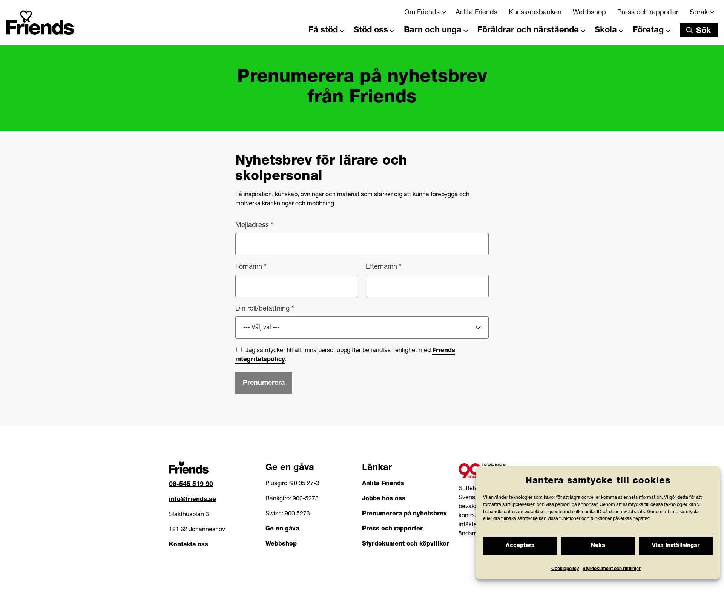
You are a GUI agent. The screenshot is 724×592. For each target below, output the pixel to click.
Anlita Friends (476, 12)
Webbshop (589, 12)
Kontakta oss (188, 545)
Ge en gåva (282, 529)
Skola (606, 30)
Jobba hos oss (383, 499)
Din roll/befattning (264, 309)
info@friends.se (192, 500)
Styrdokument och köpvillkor (405, 544)
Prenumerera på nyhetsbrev (404, 514)
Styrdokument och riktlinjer (612, 569)
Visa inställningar (675, 546)
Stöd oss (371, 30)
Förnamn (250, 267)
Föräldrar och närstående (528, 30)
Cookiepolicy (565, 569)
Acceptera (520, 546)
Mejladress (254, 225)
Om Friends (422, 12)
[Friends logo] (40, 19)
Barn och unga (433, 30)
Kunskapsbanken (535, 12)
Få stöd (323, 30)
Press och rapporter (647, 12)
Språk (699, 12)
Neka (598, 546)
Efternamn (383, 267)
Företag (648, 30)
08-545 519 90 (191, 485)
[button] (699, 30)
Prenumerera (264, 383)
